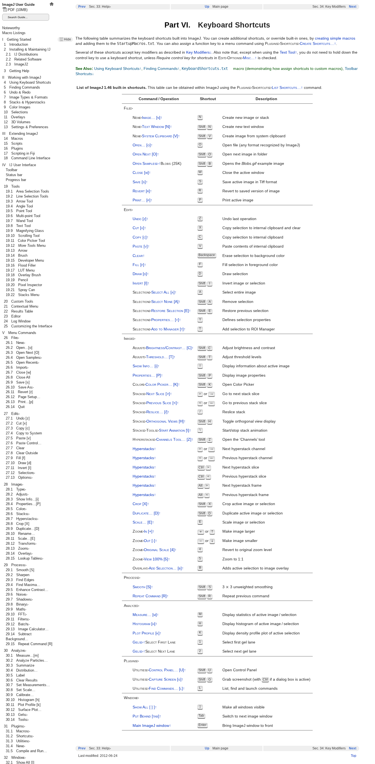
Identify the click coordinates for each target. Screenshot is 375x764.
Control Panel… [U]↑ (167, 670)
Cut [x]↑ (139, 228)
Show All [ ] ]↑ (145, 707)
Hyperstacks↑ (144, 449)
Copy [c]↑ (141, 237)
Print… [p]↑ (142, 200)
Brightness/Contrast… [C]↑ (170, 348)
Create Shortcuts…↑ (318, 44)
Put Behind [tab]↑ (147, 716)
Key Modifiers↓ (199, 52)
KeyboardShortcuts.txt (205, 68)
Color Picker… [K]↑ (162, 384)
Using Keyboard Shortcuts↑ (117, 69)
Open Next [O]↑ (146, 154)
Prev (82, 7)
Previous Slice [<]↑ (162, 403)
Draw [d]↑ (141, 274)
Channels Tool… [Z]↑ (174, 439)
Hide (67, 39)
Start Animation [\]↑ (175, 430)
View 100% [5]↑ (157, 559)
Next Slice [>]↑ (159, 394)
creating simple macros (335, 38)
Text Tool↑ (288, 52)
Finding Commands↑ (162, 69)
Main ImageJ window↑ (152, 726)
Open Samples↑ (147, 163)
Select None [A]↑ (165, 302)
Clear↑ (139, 256)
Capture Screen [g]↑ (166, 679)
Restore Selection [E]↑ (171, 311)
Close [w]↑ (142, 173)
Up (207, 7)
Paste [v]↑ (141, 246)
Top (353, 756)
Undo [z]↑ (140, 219)
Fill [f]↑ (139, 265)
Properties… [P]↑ (148, 375)
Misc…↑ (250, 58)
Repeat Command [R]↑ (151, 596)
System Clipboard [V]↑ (161, 136)
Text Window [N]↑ (157, 127)
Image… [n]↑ (152, 118)
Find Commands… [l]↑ (167, 688)
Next (352, 7)
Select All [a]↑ (164, 292)
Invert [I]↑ (141, 283)
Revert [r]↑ (142, 191)
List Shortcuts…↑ (287, 88)
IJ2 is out (59, 17)
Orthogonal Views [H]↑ (166, 421)
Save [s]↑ (140, 182)
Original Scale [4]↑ (160, 550)
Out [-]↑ (150, 541)
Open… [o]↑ (143, 145)
